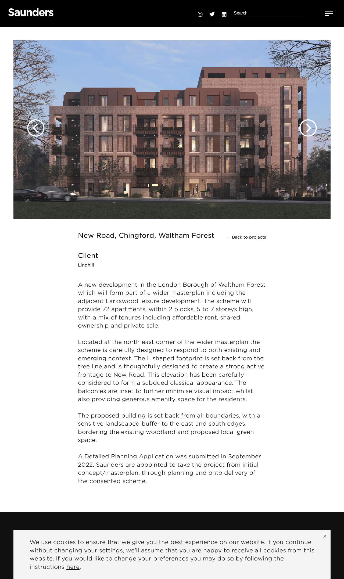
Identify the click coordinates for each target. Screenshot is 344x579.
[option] (172, 123)
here (73, 566)
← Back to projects (246, 237)
